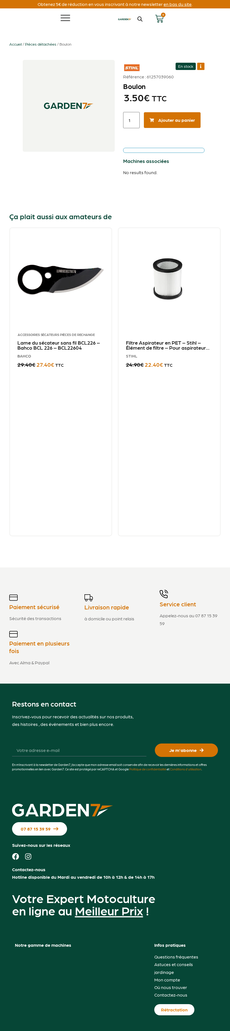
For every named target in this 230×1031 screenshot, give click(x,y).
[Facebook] (15, 856)
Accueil (15, 44)
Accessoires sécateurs (38, 334)
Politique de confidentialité (147, 769)
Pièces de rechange (77, 334)
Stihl (130, 65)
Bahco (24, 356)
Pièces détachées (40, 44)
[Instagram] (28, 856)
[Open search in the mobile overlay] (140, 19)
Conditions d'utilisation (185, 769)
